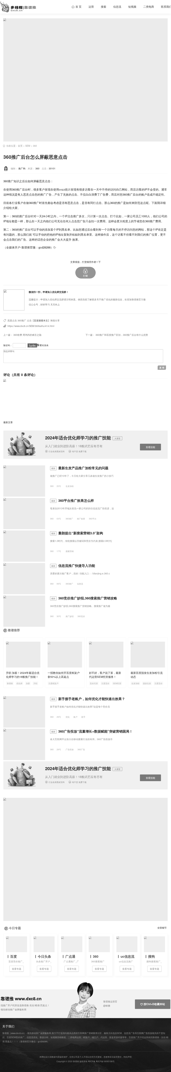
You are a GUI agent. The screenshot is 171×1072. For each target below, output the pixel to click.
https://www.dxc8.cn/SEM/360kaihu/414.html (31, 326)
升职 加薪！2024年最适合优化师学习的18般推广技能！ (22, 675)
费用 (102, 221)
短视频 (132, 7)
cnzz (62, 189)
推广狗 (21, 168)
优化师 (19, 683)
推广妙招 (70, 616)
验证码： (7, 345)
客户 (42, 189)
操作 (103, 234)
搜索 (103, 7)
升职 (35, 683)
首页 (20, 145)
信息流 (117, 7)
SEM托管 (117, 683)
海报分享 (55, 320)
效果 (75, 239)
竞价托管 (94, 683)
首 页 (76, 7)
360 (35, 145)
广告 (49, 194)
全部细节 (162, 927)
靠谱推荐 (14, 630)
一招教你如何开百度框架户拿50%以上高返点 (64, 675)
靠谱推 (10, 683)
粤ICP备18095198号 (105, 1061)
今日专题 (15, 928)
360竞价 (81, 616)
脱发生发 (147, 683)
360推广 (17, 189)
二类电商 (148, 7)
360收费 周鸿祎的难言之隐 (27, 334)
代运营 (104, 1037)
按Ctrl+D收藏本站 (152, 1004)
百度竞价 (105, 683)
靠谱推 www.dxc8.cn (21, 998)
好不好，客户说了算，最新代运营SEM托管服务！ (105, 675)
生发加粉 (70, 486)
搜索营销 (70, 551)
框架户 (86, 1037)
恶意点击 (44, 181)
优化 (68, 716)
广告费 (104, 194)
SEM (27, 145)
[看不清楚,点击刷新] (32, 345)
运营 (91, 7)
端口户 (95, 1037)
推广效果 (81, 518)
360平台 (92, 518)
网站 (124, 189)
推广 (11, 181)
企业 (46, 239)
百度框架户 (53, 683)
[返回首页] (54, 247)
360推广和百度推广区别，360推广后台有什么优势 (122, 334)
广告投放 (70, 749)
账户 (144, 194)
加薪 (28, 683)
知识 (16, 181)
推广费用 (155, 221)
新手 (83, 716)
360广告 (81, 749)
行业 (15, 203)
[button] (85, 273)
